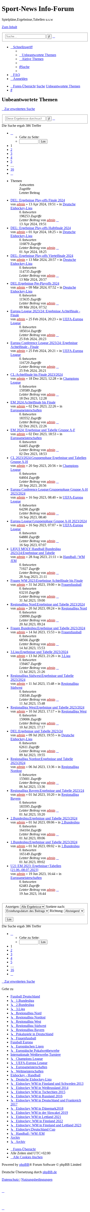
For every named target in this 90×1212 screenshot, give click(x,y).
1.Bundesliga (70, 846)
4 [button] (11, 157)
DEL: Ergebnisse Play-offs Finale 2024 (37, 200)
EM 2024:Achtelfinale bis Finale (32, 402)
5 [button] (11, 161)
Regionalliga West (74, 711)
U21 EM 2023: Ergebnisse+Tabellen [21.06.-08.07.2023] (35, 868)
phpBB (24, 1164)
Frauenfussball (71, 584)
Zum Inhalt (9, 27)
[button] (11, 133)
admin (21, 204)
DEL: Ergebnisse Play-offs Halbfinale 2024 (40, 228)
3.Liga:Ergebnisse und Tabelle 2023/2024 (39, 652)
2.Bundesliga (70, 822)
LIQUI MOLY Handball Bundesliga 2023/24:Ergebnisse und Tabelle (35, 551)
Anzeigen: (12, 906)
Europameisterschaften (26, 410)
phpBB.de (50, 1172)
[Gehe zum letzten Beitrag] (57, 220)
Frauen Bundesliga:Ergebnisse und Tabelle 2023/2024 (47, 628)
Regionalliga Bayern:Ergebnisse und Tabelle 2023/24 (47, 790)
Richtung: (57, 911)
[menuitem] (37, 55)
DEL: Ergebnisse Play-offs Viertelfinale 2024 (41, 256)
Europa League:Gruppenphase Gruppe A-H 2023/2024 (48, 521)
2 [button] (11, 149)
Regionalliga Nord (74, 608)
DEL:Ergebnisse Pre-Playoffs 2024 (34, 283)
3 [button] (11, 153)
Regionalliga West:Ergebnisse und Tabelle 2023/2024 (47, 707)
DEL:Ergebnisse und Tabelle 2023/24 (36, 731)
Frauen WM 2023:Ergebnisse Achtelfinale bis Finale (46, 580)
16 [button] (12, 169)
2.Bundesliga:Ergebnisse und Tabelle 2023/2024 (43, 818)
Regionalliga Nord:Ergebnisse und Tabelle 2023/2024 (47, 604)
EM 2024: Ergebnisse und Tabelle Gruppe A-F (42, 430)
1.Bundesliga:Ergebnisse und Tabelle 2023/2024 (43, 842)
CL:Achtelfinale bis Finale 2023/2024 (36, 374)
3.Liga (65, 656)
